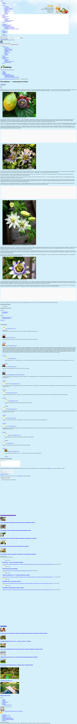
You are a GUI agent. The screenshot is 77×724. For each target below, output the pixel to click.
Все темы (6, 19)
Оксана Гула (9, 451)
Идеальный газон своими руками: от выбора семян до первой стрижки (16, 664)
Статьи (4, 5)
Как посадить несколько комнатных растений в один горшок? (14, 546)
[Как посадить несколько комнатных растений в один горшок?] (3, 544)
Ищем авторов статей (5, 695)
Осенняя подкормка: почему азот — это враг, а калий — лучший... (15, 641)
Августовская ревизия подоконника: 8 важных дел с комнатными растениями (18, 554)
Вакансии (4, 716)
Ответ (4, 22)
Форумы (4, 17)
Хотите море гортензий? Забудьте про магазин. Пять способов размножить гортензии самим (21, 649)
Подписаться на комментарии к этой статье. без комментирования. (15, 475)
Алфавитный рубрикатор (7, 704)
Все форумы (7, 18)
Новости (4, 700)
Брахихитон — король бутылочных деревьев (13, 562)
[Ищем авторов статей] (9, 693)
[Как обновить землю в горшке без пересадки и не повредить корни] (3, 528)
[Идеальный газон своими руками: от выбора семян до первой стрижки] (3, 662)
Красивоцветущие (7, 318)
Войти (4, 2)
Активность (5, 3)
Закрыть (1, 0)
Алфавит (4, 72)
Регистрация (5, 31)
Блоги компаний (5, 16)
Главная (4, 71)
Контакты (4, 720)
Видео (6, 52)
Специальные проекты (7, 74)
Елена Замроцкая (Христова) (10, 374)
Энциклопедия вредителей (9, 26)
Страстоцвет (5, 312)
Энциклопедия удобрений (9, 27)
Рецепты (4, 15)
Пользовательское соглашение (8, 718)
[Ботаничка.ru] (7, 68)
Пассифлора (5, 311)
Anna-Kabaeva (2, 84)
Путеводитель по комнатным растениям (12, 28)
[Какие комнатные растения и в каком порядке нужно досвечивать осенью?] (3, 520)
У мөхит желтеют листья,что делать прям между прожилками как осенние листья (17, 570)
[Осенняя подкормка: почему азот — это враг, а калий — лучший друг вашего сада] (3, 639)
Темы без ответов (8, 21)
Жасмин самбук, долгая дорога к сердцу (12, 581)
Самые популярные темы (9, 20)
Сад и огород (7, 7)
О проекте (4, 714)
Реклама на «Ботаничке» (7, 717)
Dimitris (6, 337)
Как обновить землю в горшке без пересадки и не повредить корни (15, 530)
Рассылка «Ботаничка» (7, 715)
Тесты (4, 14)
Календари (6, 12)
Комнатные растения (8, 9)
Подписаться (20, 475)
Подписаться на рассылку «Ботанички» (8, 479)
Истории (6, 13)
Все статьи (6, 6)
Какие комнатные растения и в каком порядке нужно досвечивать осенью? (17, 522)
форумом (49, 468)
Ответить (4, 334)
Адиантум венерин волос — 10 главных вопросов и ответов (16, 574)
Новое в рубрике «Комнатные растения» (8, 515)
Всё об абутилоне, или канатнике (10, 568)
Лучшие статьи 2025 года (6, 680)
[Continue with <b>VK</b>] (1, 42)
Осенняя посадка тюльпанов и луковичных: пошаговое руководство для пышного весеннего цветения (23, 633)
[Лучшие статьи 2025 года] (9, 678)
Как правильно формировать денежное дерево (13, 587)
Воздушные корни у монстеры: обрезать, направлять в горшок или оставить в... (18, 538)
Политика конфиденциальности (8, 719)
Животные (6, 10)
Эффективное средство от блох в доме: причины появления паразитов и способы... (19, 657)
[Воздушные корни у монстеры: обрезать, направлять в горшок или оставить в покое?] (3, 536)
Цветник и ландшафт (8, 8)
